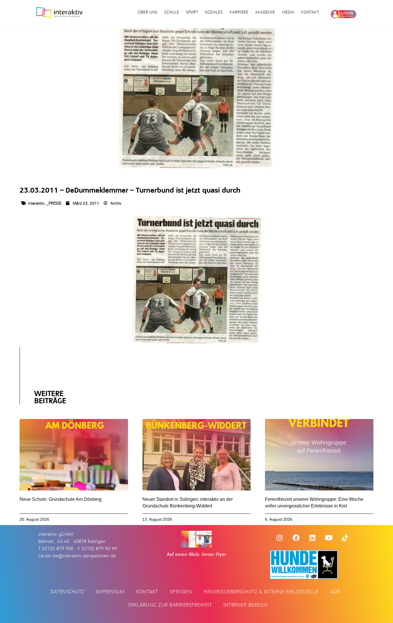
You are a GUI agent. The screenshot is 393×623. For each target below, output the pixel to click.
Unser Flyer (214, 554)
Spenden (181, 591)
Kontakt (310, 12)
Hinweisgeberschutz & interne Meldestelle (260, 591)
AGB (335, 591)
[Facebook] (296, 538)
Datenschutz (67, 591)
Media (288, 12)
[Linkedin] (312, 538)
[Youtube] (329, 538)
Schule (171, 12)
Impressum (110, 591)
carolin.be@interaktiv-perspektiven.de (77, 555)
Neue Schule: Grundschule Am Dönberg (61, 499)
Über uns (147, 12)
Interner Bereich (245, 605)
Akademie (265, 12)
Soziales (214, 12)
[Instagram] (280, 538)
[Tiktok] (345, 538)
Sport (192, 12)
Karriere (239, 12)
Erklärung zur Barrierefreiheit (170, 605)
